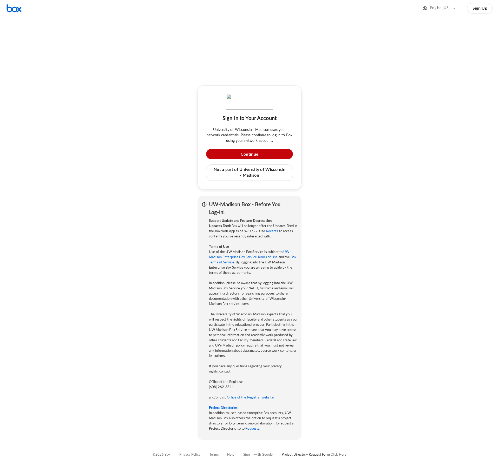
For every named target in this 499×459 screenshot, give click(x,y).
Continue (249, 154)
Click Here (338, 454)
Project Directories (223, 408)
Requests (252, 428)
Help (230, 454)
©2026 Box (161, 454)
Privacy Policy (189, 454)
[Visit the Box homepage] (14, 8)
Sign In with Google (257, 454)
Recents (272, 231)
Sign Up (479, 8)
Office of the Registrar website (250, 397)
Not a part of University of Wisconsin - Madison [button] (249, 172)
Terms (214, 454)
